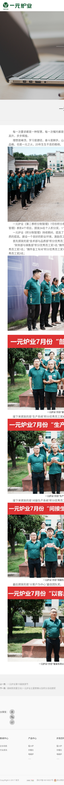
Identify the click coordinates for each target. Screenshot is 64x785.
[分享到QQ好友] (12, 711)
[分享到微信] (12, 717)
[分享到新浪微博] (12, 722)
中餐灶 (31, 750)
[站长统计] (30, 780)
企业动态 (3, 746)
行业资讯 (3, 750)
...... (29, 758)
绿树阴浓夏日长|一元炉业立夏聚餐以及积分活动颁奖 (31, 688)
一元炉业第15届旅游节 (17, 683)
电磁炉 (31, 754)
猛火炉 (31, 746)
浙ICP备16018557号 (45, 780)
